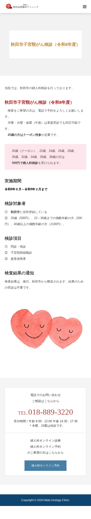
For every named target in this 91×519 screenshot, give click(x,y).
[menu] (84, 6)
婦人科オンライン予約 (46, 465)
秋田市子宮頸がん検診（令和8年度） (39, 102)
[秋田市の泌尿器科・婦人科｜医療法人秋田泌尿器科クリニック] (22, 6)
